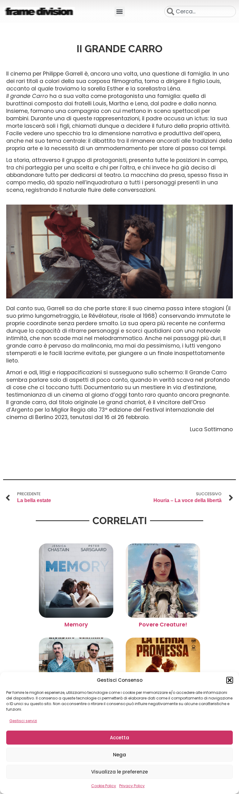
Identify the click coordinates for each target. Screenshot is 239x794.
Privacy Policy (132, 785)
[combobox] (200, 11)
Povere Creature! (163, 624)
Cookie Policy (103, 785)
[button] (230, 680)
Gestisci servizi (23, 720)
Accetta (119, 737)
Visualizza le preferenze (119, 772)
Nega (119, 754)
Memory (76, 624)
